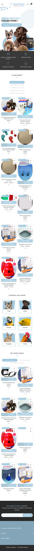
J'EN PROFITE (7, 21)
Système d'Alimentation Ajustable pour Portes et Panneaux (25, 490)
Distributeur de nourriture (25, 244)
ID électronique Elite (9, 488)
